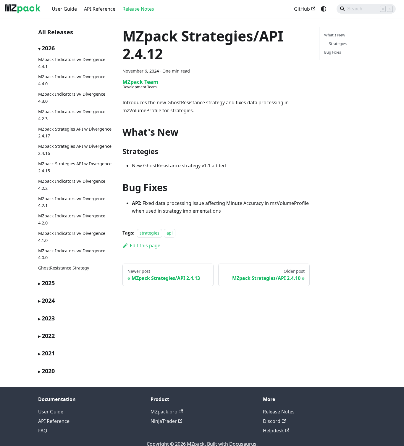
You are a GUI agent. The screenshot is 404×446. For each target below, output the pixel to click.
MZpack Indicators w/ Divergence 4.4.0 (71, 80)
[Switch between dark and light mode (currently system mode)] (323, 9)
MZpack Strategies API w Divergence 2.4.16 (74, 150)
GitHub (302, 9)
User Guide (64, 9)
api (170, 233)
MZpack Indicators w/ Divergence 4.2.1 (71, 202)
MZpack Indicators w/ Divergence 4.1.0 (71, 236)
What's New (334, 35)
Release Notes (138, 9)
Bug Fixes (332, 52)
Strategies (338, 43)
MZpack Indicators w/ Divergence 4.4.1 (71, 63)
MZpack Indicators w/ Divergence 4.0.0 (71, 254)
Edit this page (145, 245)
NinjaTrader (164, 421)
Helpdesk (273, 430)
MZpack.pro (164, 411)
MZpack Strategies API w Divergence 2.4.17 (74, 132)
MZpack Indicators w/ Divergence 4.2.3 (71, 115)
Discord (271, 421)
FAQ (42, 430)
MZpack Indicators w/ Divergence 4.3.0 (71, 98)
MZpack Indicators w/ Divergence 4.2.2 (71, 184)
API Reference (99, 9)
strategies (149, 233)
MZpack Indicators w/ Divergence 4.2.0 (71, 219)
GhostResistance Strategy (63, 268)
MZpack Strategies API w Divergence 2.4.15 (74, 167)
